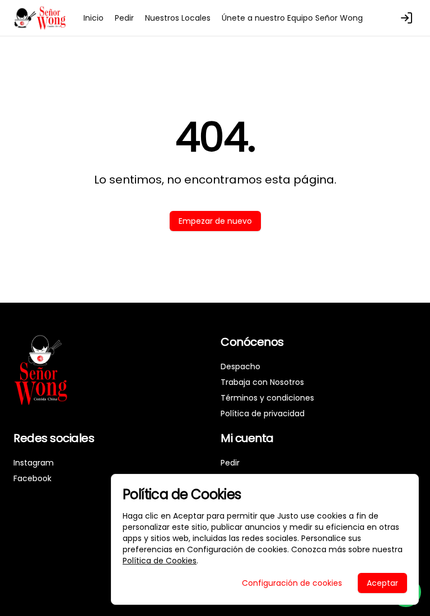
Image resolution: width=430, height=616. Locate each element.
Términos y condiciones (267, 397)
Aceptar (382, 583)
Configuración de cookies (292, 583)
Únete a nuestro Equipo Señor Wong (292, 17)
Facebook (32, 478)
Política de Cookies (160, 560)
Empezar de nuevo (215, 221)
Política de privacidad (263, 413)
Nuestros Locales (178, 17)
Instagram (33, 462)
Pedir (124, 17)
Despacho (240, 366)
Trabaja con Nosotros (262, 382)
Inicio (93, 17)
